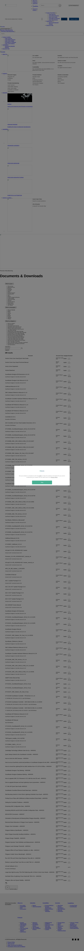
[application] (42, 475)
